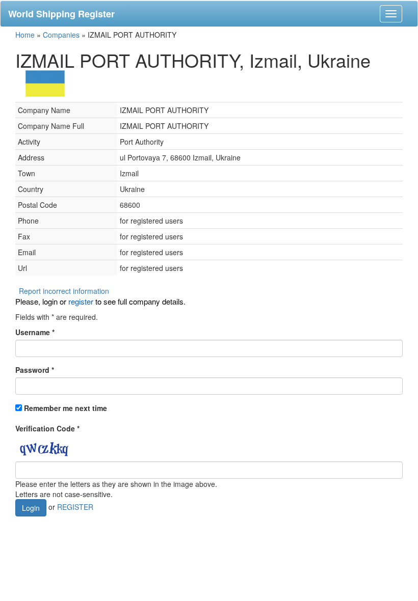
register (80, 301)
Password (34, 370)
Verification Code (47, 428)
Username (35, 332)
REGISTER (75, 507)
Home (25, 35)
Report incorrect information (64, 291)
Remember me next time (65, 408)
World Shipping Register (61, 13)
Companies (61, 35)
